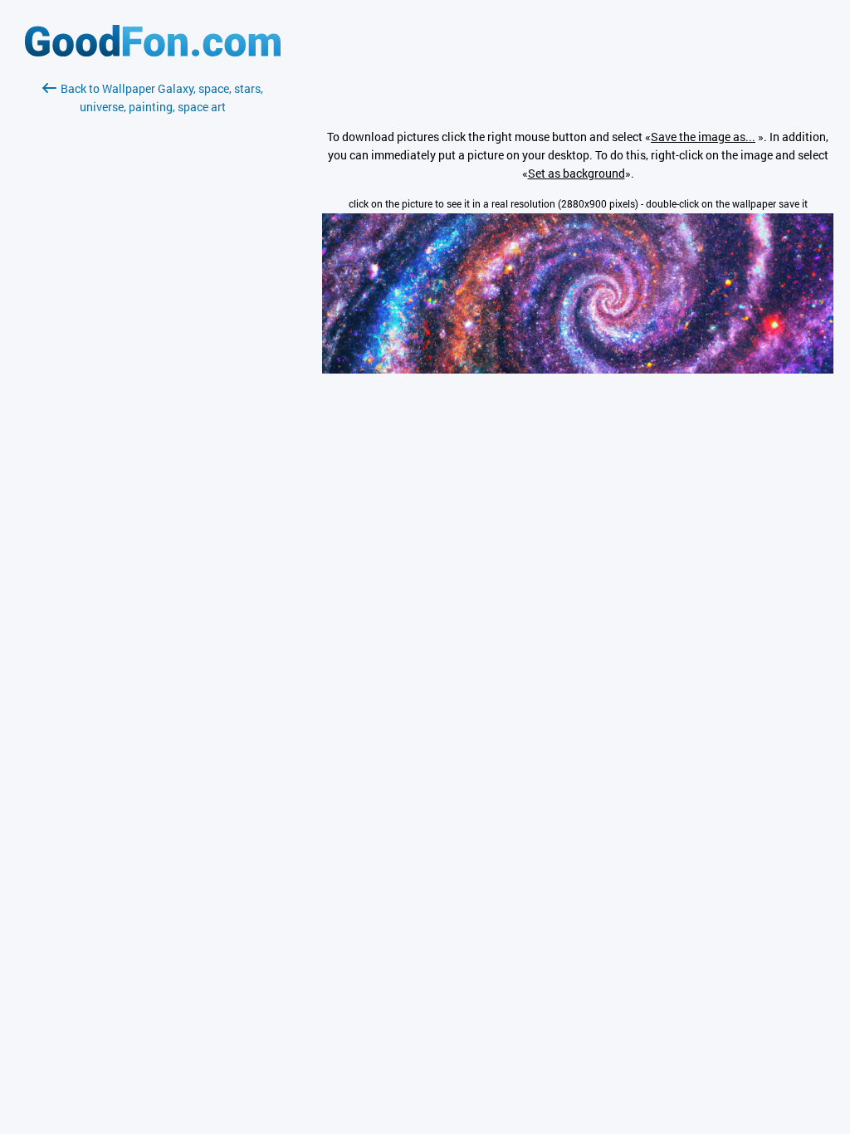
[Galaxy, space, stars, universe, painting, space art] (577, 369)
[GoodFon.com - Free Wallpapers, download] (153, 52)
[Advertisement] (152, 313)
